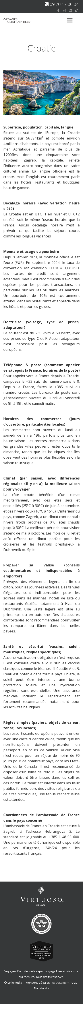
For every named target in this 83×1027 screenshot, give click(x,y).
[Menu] (70, 20)
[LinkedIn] (70, 10)
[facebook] (58, 10)
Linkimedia (15, 983)
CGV (74, 983)
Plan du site (41, 988)
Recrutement (61, 983)
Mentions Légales (38, 983)
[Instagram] (64, 10)
